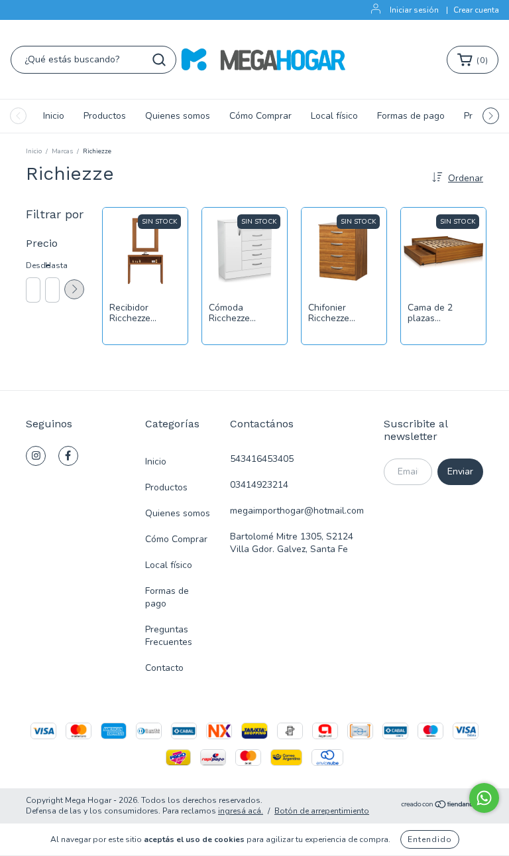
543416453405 (262, 459)
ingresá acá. (240, 811)
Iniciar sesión (414, 10)
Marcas (62, 151)
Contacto (164, 668)
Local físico (334, 115)
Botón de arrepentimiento (321, 811)
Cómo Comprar (260, 115)
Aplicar (74, 289)
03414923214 (259, 484)
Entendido (430, 839)
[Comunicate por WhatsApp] (484, 798)
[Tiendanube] (441, 806)
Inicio (53, 115)
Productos (105, 115)
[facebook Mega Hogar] (68, 456)
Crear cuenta (476, 10)
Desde (32, 265)
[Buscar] (159, 60)
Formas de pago (411, 115)
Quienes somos (177, 115)
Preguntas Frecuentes (168, 635)
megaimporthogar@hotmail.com (297, 510)
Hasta (51, 265)
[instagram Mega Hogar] (36, 456)
